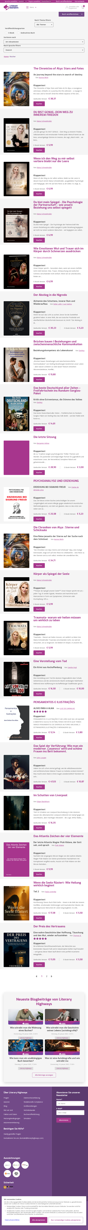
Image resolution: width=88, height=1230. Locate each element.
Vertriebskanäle (29, 1110)
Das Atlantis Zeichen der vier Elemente (58, 836)
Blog (5, 1106)
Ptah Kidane (59, 845)
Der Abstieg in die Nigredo (50, 295)
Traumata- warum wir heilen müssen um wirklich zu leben (57, 619)
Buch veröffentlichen (64, 1)
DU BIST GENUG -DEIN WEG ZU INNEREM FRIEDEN (53, 113)
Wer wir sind (8, 1110)
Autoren (7, 1102)
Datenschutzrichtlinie (12, 1220)
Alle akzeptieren (38, 1220)
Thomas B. (77, 935)
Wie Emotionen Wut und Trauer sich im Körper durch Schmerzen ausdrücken (58, 250)
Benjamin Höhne (43, 443)
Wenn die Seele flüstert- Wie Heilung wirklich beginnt (57, 884)
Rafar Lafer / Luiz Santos (62, 304)
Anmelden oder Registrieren (74, 7)
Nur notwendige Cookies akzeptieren (66, 1220)
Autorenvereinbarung (11, 1122)
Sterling (81, 350)
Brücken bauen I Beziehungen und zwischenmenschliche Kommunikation (57, 343)
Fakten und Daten (10, 1114)
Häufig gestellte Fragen (12, 1134)
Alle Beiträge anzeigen (44, 1075)
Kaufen (39, 104)
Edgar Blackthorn (43, 801)
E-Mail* (59, 1109)
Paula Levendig (50, 892)
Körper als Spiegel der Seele (51, 574)
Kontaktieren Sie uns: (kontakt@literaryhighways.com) (23, 1138)
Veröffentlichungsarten (15, 28)
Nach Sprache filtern (12, 45)
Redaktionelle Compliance (33, 1102)
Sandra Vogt (72, 667)
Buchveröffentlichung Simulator (31, 1116)
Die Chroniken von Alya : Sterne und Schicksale (56, 529)
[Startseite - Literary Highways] (11, 8)
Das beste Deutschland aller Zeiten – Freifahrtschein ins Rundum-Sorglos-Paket (57, 390)
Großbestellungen (30, 1106)
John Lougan (41, 758)
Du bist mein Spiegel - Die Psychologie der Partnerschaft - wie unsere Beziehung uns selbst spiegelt (58, 204)
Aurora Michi (43, 77)
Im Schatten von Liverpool (50, 795)
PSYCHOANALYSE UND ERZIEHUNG (56, 481)
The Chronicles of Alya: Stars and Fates (58, 68)
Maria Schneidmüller (44, 121)
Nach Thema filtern (43, 20)
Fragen (6, 1098)
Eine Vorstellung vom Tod (50, 661)
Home (6, 56)
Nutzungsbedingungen (12, 1118)
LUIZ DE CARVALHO (67, 708)
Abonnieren (63, 1120)
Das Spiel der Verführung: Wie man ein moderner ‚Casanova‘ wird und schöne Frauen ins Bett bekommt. (58, 748)
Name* (59, 1099)
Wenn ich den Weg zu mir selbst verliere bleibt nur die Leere (53, 160)
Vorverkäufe (79, 1)
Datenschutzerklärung (32, 1098)
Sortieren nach (10, 37)
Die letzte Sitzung (44, 437)
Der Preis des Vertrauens (49, 926)
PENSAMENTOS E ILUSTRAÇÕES (54, 702)
